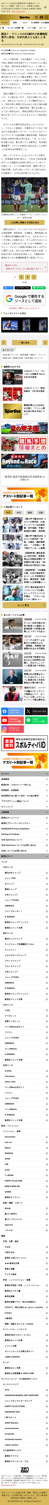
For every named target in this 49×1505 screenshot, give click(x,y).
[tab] (5, 22)
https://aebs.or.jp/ (8, 1485)
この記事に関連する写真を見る (24, 222)
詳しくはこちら (18, 11)
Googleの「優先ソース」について (23, 308)
